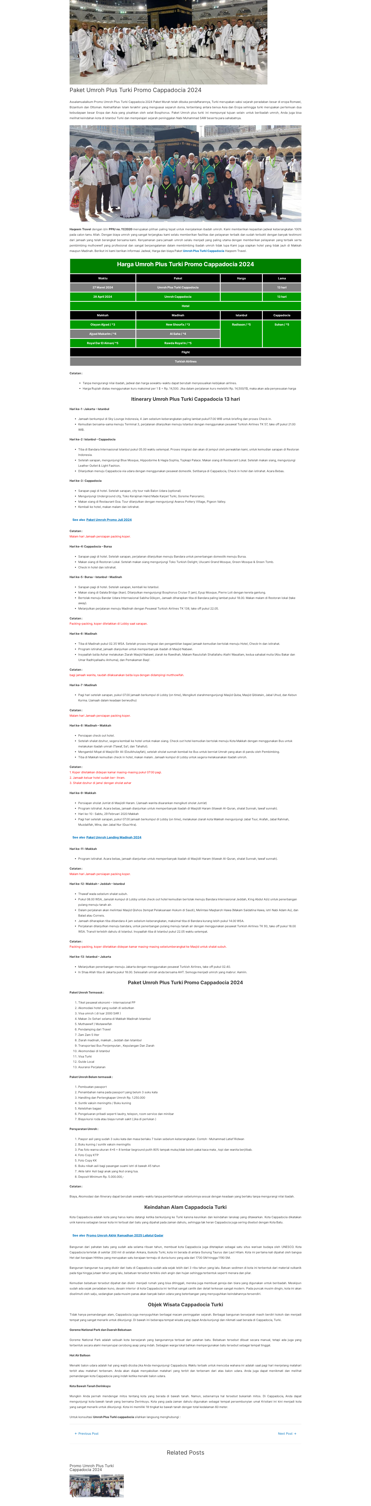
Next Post (287, 1433)
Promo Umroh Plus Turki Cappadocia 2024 (92, 1467)
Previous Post (87, 1433)
